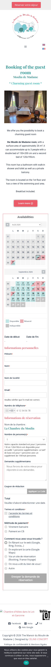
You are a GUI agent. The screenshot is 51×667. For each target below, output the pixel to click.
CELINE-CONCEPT (38, 639)
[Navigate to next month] (43, 272)
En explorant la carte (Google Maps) (24, 551)
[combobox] (10, 410)
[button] (26, 5)
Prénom (8, 353)
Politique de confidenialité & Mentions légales (25, 644)
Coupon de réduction (14, 486)
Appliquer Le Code (36, 491)
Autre (12, 568)
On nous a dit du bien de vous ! (25, 564)
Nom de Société (12, 378)
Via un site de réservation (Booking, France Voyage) (22, 558)
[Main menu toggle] (25, 47)
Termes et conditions (14, 509)
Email (7, 390)
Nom (7, 366)
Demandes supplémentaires (17, 461)
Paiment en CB (16, 531)
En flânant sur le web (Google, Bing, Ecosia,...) (24, 544)
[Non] (47, 656)
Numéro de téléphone (15, 405)
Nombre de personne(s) (16, 434)
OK (26, 663)
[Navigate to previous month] (7, 224)
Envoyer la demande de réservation (25, 578)
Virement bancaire (18, 526)
